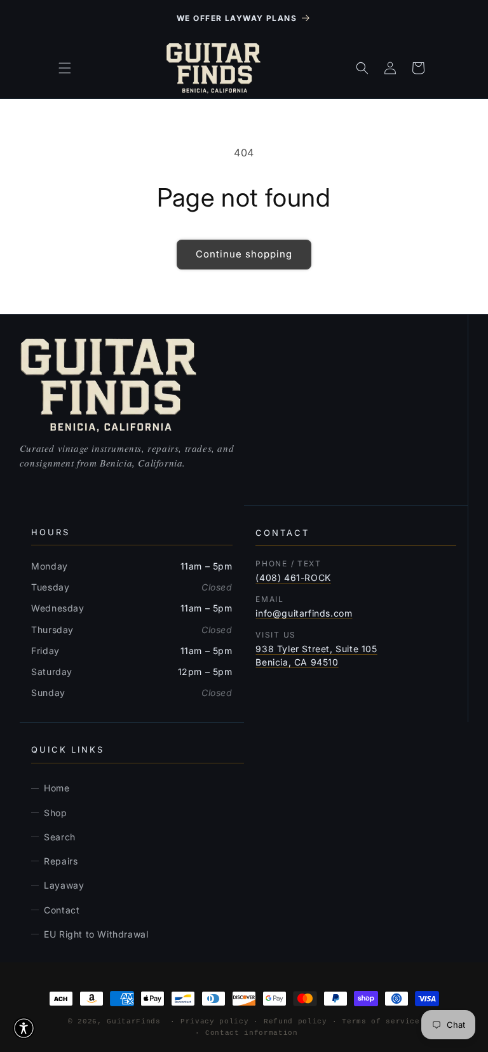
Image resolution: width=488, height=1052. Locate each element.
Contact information (251, 1033)
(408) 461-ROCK (292, 577)
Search (60, 836)
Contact (61, 910)
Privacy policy (214, 1021)
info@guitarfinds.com (303, 613)
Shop (55, 812)
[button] (65, 68)
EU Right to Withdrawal (96, 934)
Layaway (64, 885)
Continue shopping (244, 254)
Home (56, 787)
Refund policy (295, 1021)
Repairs (61, 861)
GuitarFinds (133, 1021)
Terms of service (381, 1021)
